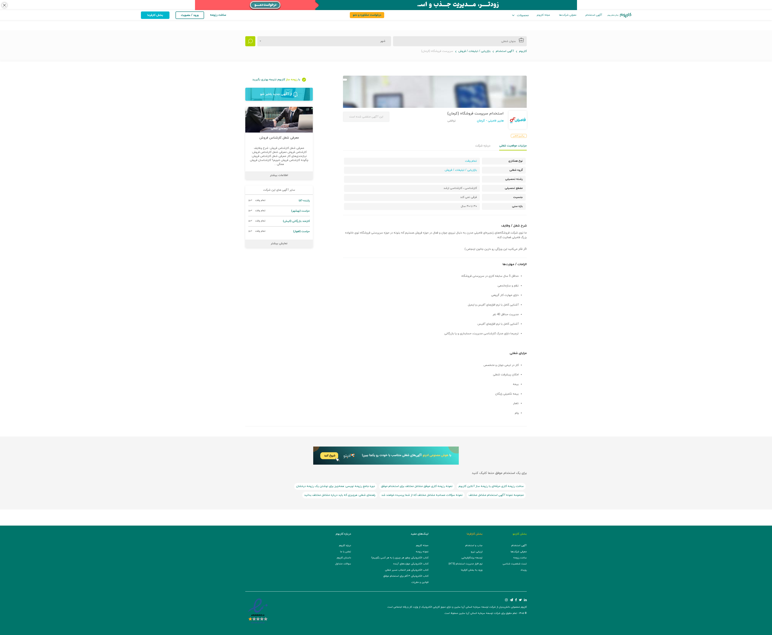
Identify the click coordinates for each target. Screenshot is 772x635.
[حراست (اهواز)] (279, 231)
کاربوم (523, 51)
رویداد (523, 570)
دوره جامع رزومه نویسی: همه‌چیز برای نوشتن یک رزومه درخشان (335, 486)
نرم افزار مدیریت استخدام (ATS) (465, 563)
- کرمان (482, 120)
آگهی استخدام (593, 15)
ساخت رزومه (520, 557)
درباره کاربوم (345, 545)
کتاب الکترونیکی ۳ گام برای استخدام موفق (405, 576)
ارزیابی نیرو (476, 551)
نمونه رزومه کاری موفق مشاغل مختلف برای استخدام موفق (417, 486)
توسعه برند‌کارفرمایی (471, 557)
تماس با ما (345, 551)
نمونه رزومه (422, 551)
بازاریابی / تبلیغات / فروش (474, 51)
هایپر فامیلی (495, 121)
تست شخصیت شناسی (515, 563)
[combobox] (324, 41)
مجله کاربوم (543, 15)
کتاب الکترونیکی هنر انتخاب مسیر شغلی (406, 570)
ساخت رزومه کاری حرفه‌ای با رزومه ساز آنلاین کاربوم (491, 486)
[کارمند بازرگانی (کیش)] (279, 221)
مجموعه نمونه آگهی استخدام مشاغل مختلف (496, 495)
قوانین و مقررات (419, 582)
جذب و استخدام (473, 545)
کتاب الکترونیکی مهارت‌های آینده (410, 563)
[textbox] (381, 41)
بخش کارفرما (155, 15)
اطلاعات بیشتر (279, 175)
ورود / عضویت (190, 15)
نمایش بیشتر (279, 243)
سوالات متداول (343, 563)
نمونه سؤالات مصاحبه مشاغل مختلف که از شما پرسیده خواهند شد (422, 495)
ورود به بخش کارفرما (471, 570)
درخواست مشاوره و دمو (367, 15)
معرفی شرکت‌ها (567, 15)
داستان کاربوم (344, 557)
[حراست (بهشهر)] (279, 211)
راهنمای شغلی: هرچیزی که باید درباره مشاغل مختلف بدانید (339, 495)
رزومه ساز (292, 79)
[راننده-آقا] (279, 201)
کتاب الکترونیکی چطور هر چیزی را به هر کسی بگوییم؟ (399, 557)
